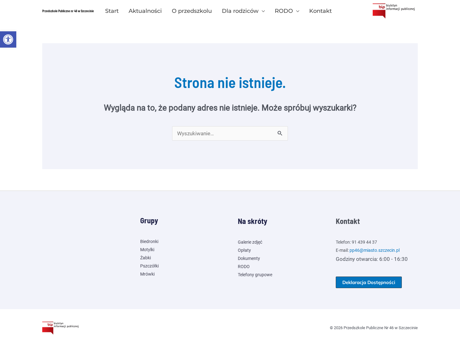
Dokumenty (249, 258)
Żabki (145, 257)
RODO (284, 11)
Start (112, 11)
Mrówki (147, 274)
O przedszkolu (192, 11)
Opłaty (244, 250)
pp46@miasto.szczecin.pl (375, 250)
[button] (8, 39)
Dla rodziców (240, 11)
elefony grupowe (256, 274)
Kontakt (320, 11)
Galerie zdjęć (250, 242)
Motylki (147, 249)
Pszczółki (149, 265)
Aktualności (145, 11)
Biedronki (149, 241)
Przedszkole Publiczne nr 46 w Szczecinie (68, 11)
